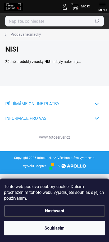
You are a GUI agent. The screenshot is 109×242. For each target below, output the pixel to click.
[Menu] (102, 6)
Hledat (97, 21)
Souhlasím (54, 228)
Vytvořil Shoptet (34, 166)
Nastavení (54, 210)
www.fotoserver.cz (54, 137)
